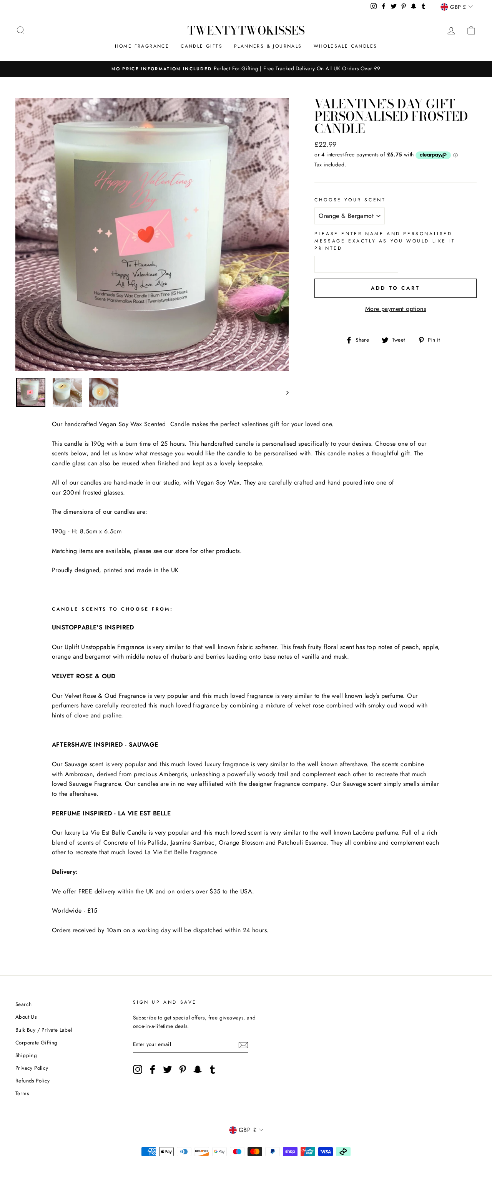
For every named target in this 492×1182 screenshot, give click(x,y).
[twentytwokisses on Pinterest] (182, 1069)
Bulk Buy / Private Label (43, 1030)
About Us (26, 1017)
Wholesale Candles (345, 46)
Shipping (26, 1055)
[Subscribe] (243, 1045)
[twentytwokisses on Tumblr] (212, 1069)
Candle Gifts (202, 46)
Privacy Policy (31, 1068)
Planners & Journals (268, 46)
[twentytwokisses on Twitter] (167, 1069)
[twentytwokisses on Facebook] (152, 1069)
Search (23, 1004)
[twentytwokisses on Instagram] (137, 1069)
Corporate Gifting (36, 1042)
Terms (22, 1093)
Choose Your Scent (350, 199)
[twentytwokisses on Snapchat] (197, 1069)
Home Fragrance (142, 46)
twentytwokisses (246, 30)
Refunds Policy (32, 1080)
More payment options (395, 308)
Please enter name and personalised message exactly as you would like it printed (384, 241)
